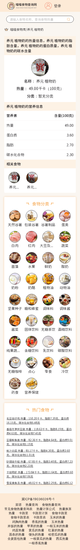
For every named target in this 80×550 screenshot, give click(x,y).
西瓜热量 (62, 538)
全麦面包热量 (17, 538)
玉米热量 (57, 522)
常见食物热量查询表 (18, 509)
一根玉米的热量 (57, 526)
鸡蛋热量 (18, 530)
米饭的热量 (15, 526)
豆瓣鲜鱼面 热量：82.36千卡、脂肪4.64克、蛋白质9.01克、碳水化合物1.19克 (39, 442)
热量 (12, 513)
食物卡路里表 (20, 517)
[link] (18, 29)
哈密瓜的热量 (57, 534)
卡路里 (23, 513)
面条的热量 (17, 534)
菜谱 (18, 504)
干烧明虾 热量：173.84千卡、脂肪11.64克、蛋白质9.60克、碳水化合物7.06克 (39, 474)
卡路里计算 (40, 513)
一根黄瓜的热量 (41, 538)
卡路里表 (39, 517)
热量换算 (65, 509)
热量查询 (32, 504)
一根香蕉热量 (38, 543)
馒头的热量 (36, 534)
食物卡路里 (59, 513)
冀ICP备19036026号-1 (38, 499)
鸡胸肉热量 (20, 522)
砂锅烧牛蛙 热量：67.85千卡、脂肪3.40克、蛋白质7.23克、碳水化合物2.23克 (39, 464)
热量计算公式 (45, 509)
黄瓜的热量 (36, 530)
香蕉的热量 (39, 522)
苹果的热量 (35, 526)
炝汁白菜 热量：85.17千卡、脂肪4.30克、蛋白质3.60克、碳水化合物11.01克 (38, 453)
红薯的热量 (56, 530)
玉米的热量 (57, 517)
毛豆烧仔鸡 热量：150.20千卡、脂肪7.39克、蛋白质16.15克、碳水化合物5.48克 (37, 420)
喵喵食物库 (18, 29)
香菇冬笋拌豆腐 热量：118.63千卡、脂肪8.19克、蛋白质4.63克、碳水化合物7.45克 (39, 431)
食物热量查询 (51, 504)
